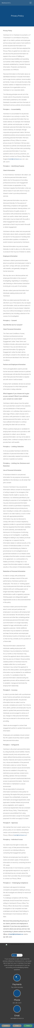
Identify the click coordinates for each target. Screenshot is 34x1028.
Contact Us (14, 955)
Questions (6, 1025)
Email (17, 1025)
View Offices (20, 955)
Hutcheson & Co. (6, 3)
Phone (28, 1025)
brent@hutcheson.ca (14, 159)
